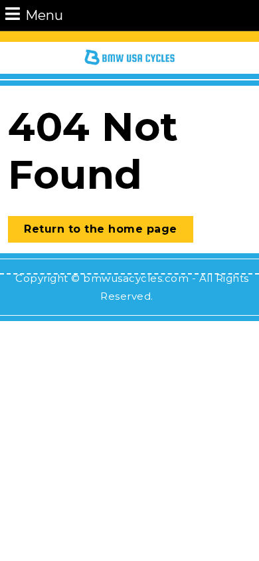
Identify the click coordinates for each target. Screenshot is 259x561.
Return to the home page (108, 232)
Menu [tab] (44, 15)
